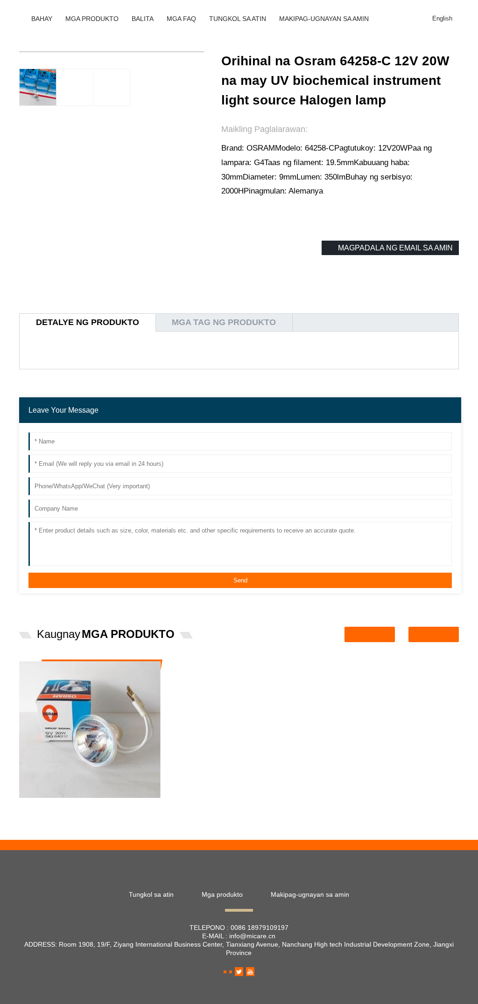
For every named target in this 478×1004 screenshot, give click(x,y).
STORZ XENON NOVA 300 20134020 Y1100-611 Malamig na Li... (398, 679)
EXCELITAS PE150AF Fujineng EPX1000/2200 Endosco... (249, 679)
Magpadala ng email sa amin (395, 248)
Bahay (41, 18)
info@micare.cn (252, 936)
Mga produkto (92, 18)
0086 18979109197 (259, 927)
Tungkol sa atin (237, 18)
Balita (143, 18)
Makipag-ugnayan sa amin (324, 18)
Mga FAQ (181, 18)
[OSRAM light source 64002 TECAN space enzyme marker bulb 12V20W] (90, 729)
